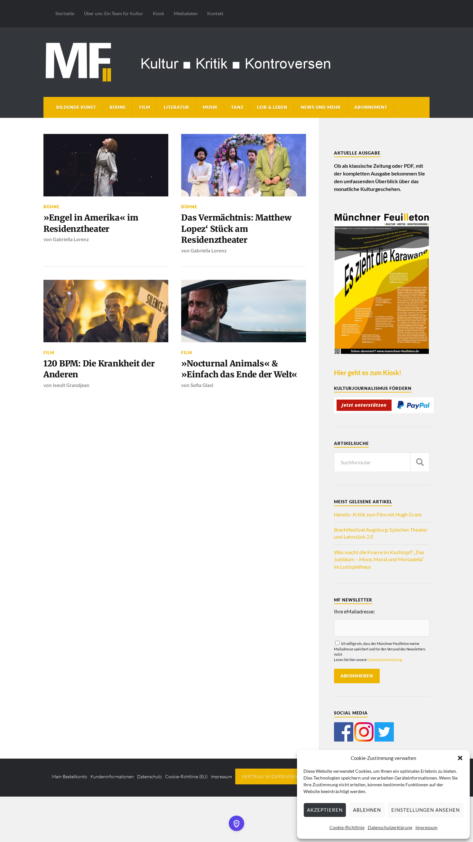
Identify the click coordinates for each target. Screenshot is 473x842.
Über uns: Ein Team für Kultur (113, 13)
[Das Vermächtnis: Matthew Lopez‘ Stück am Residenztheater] (243, 165)
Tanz (237, 107)
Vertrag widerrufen (270, 776)
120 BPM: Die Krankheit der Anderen (98, 369)
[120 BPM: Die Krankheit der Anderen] (105, 311)
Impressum (426, 827)
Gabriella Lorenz (71, 239)
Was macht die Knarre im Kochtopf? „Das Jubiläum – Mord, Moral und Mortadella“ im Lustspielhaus (379, 559)
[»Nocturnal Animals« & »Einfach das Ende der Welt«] (243, 311)
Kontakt (215, 13)
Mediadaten (186, 13)
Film (144, 107)
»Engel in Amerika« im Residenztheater (90, 223)
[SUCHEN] (420, 462)
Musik (210, 107)
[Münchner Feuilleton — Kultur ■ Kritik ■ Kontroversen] (236, 61)
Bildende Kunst (76, 107)
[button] (460, 758)
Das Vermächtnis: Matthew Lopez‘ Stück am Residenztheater (236, 229)
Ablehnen (367, 810)
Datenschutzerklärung (390, 827)
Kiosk (158, 13)
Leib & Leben (272, 107)
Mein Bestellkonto (69, 776)
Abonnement (370, 107)
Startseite (64, 13)
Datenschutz (149, 776)
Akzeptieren (325, 810)
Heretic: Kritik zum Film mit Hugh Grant (378, 514)
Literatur (176, 107)
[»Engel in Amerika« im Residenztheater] (105, 165)
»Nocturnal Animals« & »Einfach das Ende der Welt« (239, 369)
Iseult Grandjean (71, 385)
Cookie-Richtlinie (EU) (186, 776)
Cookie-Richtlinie (347, 827)
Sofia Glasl (201, 385)
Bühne (118, 107)
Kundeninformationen (112, 776)
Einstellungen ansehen (425, 810)
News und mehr (321, 107)
